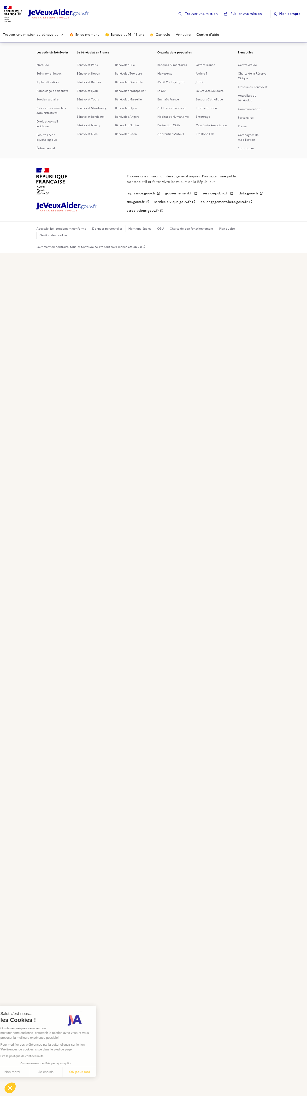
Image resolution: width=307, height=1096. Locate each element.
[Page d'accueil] (58, 14)
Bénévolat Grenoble (129, 82)
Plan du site (227, 229)
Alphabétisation (47, 82)
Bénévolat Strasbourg (91, 108)
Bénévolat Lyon (87, 91)
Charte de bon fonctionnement (191, 229)
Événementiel (45, 148)
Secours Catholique (209, 99)
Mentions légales (139, 229)
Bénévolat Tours (88, 99)
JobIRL (200, 82)
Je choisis (55, 1072)
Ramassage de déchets (52, 91)
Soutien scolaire (47, 99)
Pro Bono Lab (205, 134)
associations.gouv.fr (143, 210)
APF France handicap (171, 108)
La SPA (161, 91)
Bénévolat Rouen (88, 73)
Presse (242, 126)
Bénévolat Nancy (88, 125)
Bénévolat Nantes (127, 125)
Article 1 (201, 73)
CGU (160, 229)
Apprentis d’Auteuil (170, 134)
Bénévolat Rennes (89, 82)
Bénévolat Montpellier (130, 91)
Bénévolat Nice (87, 134)
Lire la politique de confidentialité (31, 1056)
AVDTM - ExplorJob (170, 82)
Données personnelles (107, 229)
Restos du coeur (207, 108)
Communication (249, 109)
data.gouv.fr (249, 193)
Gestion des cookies (53, 235)
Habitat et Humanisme (173, 117)
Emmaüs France (168, 99)
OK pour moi (88, 1072)
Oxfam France (205, 65)
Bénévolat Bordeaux (90, 117)
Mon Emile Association (211, 125)
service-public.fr (216, 193)
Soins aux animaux (48, 73)
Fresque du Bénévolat (252, 87)
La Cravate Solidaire (210, 91)
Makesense (164, 73)
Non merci (21, 1072)
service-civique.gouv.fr (172, 201)
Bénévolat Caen (126, 134)
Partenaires (246, 118)
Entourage (203, 117)
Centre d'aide (247, 65)
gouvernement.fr (179, 193)
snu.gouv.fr (136, 201)
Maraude (42, 65)
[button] (10, 1088)
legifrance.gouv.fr (141, 193)
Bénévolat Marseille (128, 99)
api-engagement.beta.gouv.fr (224, 201)
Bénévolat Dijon (126, 108)
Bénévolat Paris (87, 65)
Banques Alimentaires (172, 65)
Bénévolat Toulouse (128, 73)
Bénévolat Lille (125, 65)
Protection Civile (168, 125)
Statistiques (246, 148)
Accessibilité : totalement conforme (61, 229)
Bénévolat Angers (127, 117)
